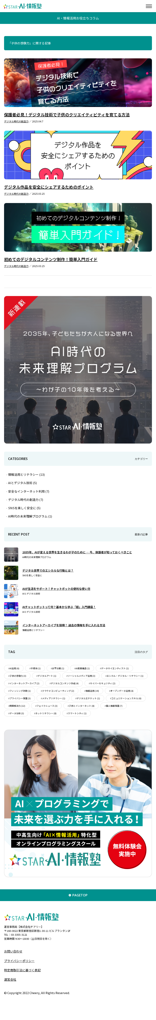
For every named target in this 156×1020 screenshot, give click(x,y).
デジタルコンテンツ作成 (65, 683)
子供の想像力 (18, 675)
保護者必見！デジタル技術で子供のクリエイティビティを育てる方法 (67, 115)
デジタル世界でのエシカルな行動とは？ (48, 570)
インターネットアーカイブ (24, 683)
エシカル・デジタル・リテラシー (125, 675)
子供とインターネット (81, 705)
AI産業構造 (83, 668)
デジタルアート (47, 675)
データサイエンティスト (115, 668)
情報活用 (92, 690)
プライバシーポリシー (19, 961)
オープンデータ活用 (121, 690)
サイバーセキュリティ (102, 683)
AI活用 (14, 668)
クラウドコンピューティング (58, 690)
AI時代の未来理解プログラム (30, 516)
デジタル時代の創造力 (16, 121)
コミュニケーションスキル (126, 698)
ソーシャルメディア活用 (81, 675)
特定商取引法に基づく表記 (22, 970)
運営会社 (10, 979)
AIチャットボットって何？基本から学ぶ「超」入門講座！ (59, 607)
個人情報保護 (114, 705)
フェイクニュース (47, 705)
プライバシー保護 (20, 698)
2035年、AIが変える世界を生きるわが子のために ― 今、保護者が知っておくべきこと (77, 552)
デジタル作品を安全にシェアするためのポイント (48, 187)
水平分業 (58, 668)
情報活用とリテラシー (26, 474)
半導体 (36, 668)
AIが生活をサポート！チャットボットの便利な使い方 (56, 589)
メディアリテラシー (53, 698)
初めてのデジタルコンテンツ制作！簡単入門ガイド (51, 259)
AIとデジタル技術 (22, 483)
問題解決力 (17, 705)
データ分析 (17, 713)
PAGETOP (80, 895)
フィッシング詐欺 (20, 690)
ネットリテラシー (45, 713)
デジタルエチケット (88, 698)
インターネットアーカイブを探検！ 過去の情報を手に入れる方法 (63, 625)
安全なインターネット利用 (28, 491)
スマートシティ (77, 713)
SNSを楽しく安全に (24, 508)
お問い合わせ (13, 951)
